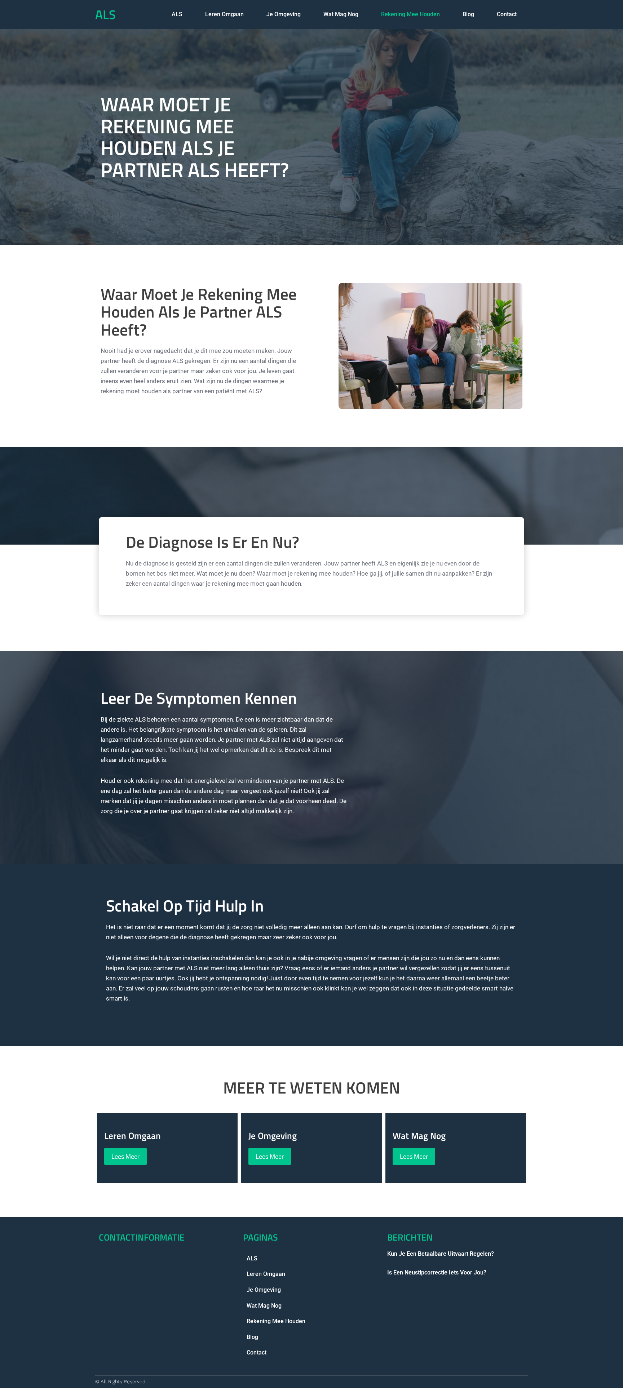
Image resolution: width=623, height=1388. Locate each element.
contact (507, 14)
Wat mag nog (340, 14)
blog (468, 14)
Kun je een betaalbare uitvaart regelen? (440, 1253)
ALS (105, 14)
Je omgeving (283, 14)
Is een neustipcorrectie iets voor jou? (436, 1272)
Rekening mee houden (410, 14)
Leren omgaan (224, 14)
